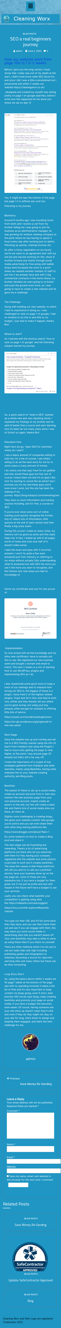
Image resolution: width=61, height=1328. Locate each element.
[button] (30, 6)
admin (19, 51)
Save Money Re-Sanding (30, 1225)
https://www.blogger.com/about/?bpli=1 (26, 831)
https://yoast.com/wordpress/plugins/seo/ (28, 716)
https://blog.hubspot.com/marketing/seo (36, 495)
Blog (30, 1301)
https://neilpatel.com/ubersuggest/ (28, 902)
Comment (13, 1110)
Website (11, 1166)
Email (11, 1157)
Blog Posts (29, 33)
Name (11, 1144)
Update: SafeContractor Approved (30, 1280)
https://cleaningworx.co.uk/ (29, 87)
